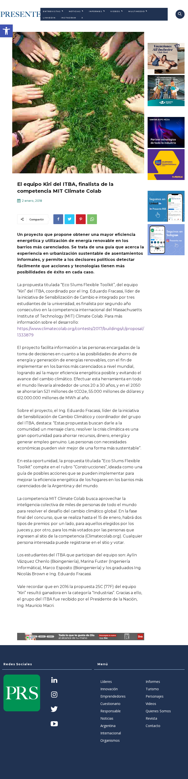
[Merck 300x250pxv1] (166, 164)
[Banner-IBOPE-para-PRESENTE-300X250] (166, 132)
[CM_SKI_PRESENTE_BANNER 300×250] (166, 58)
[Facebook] (58, 219)
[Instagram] (54, 695)
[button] (6, 31)
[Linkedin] (54, 681)
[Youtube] (54, 724)
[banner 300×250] (166, 90)
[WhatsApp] (92, 219)
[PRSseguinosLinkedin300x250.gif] (166, 206)
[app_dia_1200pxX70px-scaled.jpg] (80, 636)
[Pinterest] (81, 219)
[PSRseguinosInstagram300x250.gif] (166, 239)
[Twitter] (69, 219)
